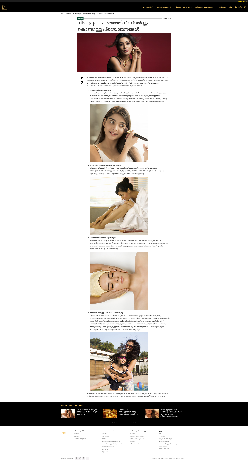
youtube (83, 458)
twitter (79, 458)
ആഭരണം (76, 436)
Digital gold (105, 451)
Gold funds (105, 449)
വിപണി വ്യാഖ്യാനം (136, 444)
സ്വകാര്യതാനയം (163, 441)
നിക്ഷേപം (76, 433)
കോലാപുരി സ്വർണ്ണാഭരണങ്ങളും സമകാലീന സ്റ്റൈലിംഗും (87, 412)
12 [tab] (135, 422)
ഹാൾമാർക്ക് (222, 7)
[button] (153, 7)
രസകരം (80, 18)
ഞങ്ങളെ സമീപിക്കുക (164, 448)
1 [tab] (113, 422)
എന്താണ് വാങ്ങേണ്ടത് (164, 7)
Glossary (238, 7)
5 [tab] (121, 422)
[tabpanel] (82, 413)
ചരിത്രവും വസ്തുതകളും (80, 438)
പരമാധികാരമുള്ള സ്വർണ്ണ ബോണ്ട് (111, 444)
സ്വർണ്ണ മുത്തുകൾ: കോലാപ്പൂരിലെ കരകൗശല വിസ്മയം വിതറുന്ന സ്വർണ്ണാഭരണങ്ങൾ (129, 413)
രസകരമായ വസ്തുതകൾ (137, 438)
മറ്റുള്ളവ (160, 431)
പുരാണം (132, 441)
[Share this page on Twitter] (81, 77)
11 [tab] (133, 422)
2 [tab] (115, 422)
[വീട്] (4, 7)
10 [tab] (131, 422)
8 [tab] (127, 422)
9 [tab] (129, 422)
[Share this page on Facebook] (81, 82)
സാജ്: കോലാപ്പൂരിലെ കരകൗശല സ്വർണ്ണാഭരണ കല (171, 412)
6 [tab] (123, 422)
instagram (87, 458)
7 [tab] (125, 422)
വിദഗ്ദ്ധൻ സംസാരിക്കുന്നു (183, 7)
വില (230, 7)
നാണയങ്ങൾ (105, 436)
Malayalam (241, 1)
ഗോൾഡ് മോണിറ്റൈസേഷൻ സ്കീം (111, 441)
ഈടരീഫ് (104, 438)
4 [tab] (119, 422)
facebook (76, 458)
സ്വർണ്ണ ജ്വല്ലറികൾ (108, 446)
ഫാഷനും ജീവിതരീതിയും (137, 436)
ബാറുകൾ (104, 433)
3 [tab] (117, 422)
